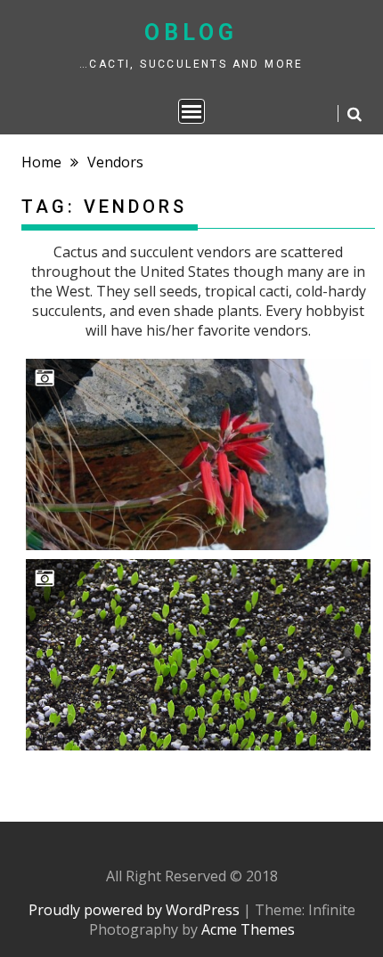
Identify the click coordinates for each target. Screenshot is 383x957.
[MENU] (191, 111)
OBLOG (191, 32)
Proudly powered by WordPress (134, 910)
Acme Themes (248, 929)
